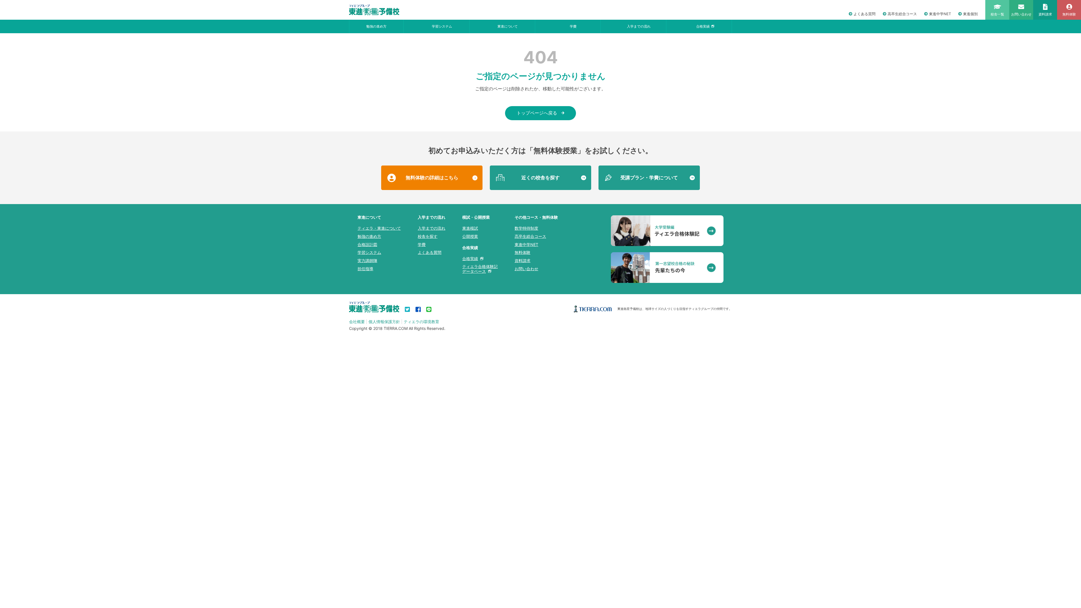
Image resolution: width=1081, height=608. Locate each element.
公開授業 (470, 236)
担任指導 (365, 268)
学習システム (442, 26)
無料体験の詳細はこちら (432, 177)
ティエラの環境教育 (421, 321)
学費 (573, 26)
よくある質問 (864, 14)
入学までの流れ (639, 26)
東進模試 (470, 228)
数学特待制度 (526, 228)
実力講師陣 (367, 260)
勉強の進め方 (376, 26)
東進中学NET (940, 14)
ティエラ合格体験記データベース (480, 269)
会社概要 (357, 321)
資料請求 (522, 260)
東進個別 (970, 14)
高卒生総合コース (902, 14)
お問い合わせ (526, 268)
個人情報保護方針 (384, 321)
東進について (507, 26)
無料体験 (522, 252)
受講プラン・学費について (649, 177)
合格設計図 (367, 244)
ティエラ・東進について (379, 228)
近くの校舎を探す (540, 177)
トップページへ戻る (537, 113)
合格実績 (703, 26)
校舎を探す (427, 236)
